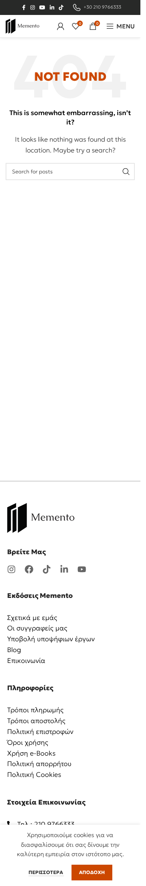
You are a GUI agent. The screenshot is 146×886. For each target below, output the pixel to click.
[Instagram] (11, 569)
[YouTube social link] (42, 8)
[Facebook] (29, 569)
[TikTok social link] (61, 8)
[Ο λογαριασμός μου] (60, 26)
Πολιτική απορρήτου (39, 763)
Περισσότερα (46, 872)
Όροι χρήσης (27, 742)
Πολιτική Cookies (34, 774)
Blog (14, 649)
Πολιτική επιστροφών (40, 731)
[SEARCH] (126, 171)
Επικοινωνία (26, 660)
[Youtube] (81, 569)
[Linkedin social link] (52, 8)
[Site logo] (22, 25)
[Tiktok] (46, 569)
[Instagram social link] (32, 8)
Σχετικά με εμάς (32, 617)
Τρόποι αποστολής (36, 720)
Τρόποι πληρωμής (35, 710)
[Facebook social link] (23, 8)
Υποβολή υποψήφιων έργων (51, 639)
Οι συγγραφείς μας (37, 628)
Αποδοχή (92, 872)
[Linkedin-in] (64, 569)
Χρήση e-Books (31, 753)
